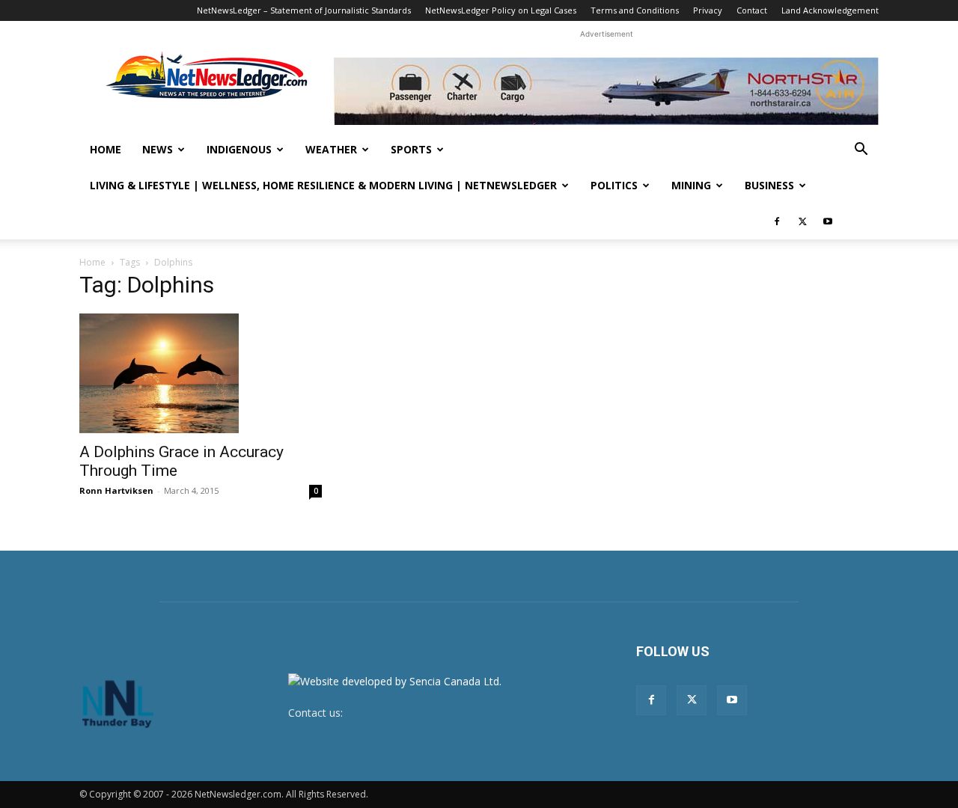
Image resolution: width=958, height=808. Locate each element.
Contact (751, 10)
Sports (411, 149)
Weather (331, 149)
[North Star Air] (606, 91)
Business (769, 185)
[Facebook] (777, 221)
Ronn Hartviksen (116, 490)
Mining (691, 185)
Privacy (707, 10)
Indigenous (239, 149)
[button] (861, 151)
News (157, 149)
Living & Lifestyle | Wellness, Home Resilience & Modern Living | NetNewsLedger (323, 185)
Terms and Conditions (635, 10)
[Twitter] (802, 221)
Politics (614, 185)
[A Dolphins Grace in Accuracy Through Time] (200, 373)
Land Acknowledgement (830, 10)
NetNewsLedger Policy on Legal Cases (500, 10)
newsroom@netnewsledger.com (424, 713)
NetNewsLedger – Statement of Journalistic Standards (304, 10)
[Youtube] (828, 221)
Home (105, 149)
